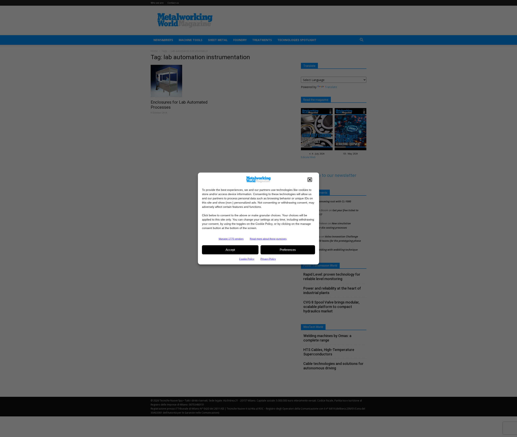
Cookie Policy (246, 258)
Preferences (288, 249)
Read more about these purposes (268, 238)
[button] (310, 180)
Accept (230, 249)
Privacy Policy (268, 258)
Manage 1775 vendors (231, 238)
